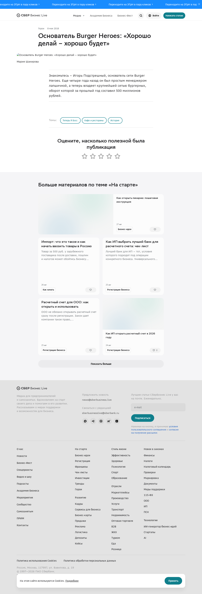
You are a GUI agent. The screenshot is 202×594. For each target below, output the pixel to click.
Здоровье (117, 461)
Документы (150, 483)
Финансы (149, 455)
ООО (146, 500)
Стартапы (149, 532)
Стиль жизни (118, 449)
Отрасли (116, 486)
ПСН (146, 512)
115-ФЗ (148, 495)
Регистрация (82, 461)
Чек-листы (81, 472)
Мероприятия (25, 497)
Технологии (150, 520)
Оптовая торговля (122, 520)
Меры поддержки (154, 489)
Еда (113, 543)
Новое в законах (154, 449)
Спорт (114, 472)
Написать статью (174, 15)
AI (145, 537)
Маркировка (151, 478)
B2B (113, 526)
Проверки (149, 472)
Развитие (80, 497)
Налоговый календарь (157, 466)
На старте (81, 449)
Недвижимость (120, 515)
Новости (22, 456)
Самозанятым (25, 511)
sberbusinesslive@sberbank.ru (100, 413)
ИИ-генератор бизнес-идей (160, 526)
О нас (20, 449)
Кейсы (79, 543)
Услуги (115, 503)
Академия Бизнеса (101, 15)
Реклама (80, 526)
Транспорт (117, 509)
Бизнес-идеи (124, 229)
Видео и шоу (24, 476)
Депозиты (81, 537)
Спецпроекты (25, 469)
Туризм (115, 537)
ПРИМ (20, 518)
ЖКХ (114, 532)
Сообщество (24, 504)
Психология (118, 466)
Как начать (48, 289)
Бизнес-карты (83, 515)
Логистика (81, 532)
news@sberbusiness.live (97, 399)
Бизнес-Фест (125, 15)
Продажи (80, 520)
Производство (119, 498)
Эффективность (120, 455)
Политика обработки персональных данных (90, 560)
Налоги (148, 461)
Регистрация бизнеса (118, 289)
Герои (41, 28)
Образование (119, 478)
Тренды (79, 483)
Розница (116, 549)
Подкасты (23, 483)
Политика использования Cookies (37, 560)
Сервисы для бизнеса (88, 509)
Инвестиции (82, 478)
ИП (145, 506)
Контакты (22, 525)
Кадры (79, 503)
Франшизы (81, 466)
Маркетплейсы (120, 492)
